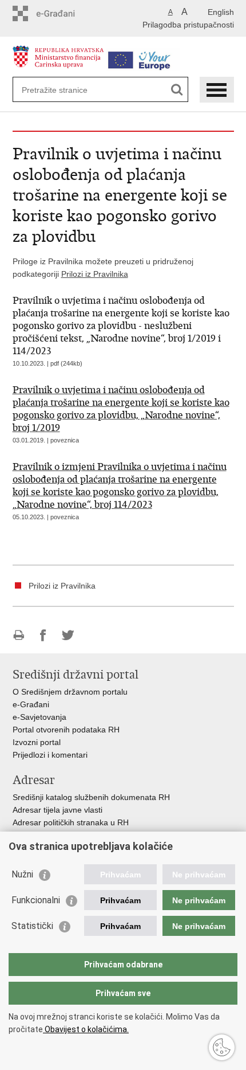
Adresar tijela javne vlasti (57, 809)
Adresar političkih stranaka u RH (71, 822)
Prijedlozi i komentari (50, 754)
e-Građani (31, 704)
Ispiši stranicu (19, 635)
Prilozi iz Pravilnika (94, 274)
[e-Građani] (61, 13)
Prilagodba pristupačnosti (188, 24)
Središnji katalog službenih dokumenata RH (91, 797)
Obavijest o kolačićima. (86, 1029)
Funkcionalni (35, 900)
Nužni (22, 874)
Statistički (32, 925)
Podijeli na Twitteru (68, 635)
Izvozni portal (37, 742)
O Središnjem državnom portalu (70, 691)
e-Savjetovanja (39, 717)
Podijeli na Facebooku (43, 635)
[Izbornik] (217, 90)
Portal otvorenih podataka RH (66, 729)
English (221, 12)
